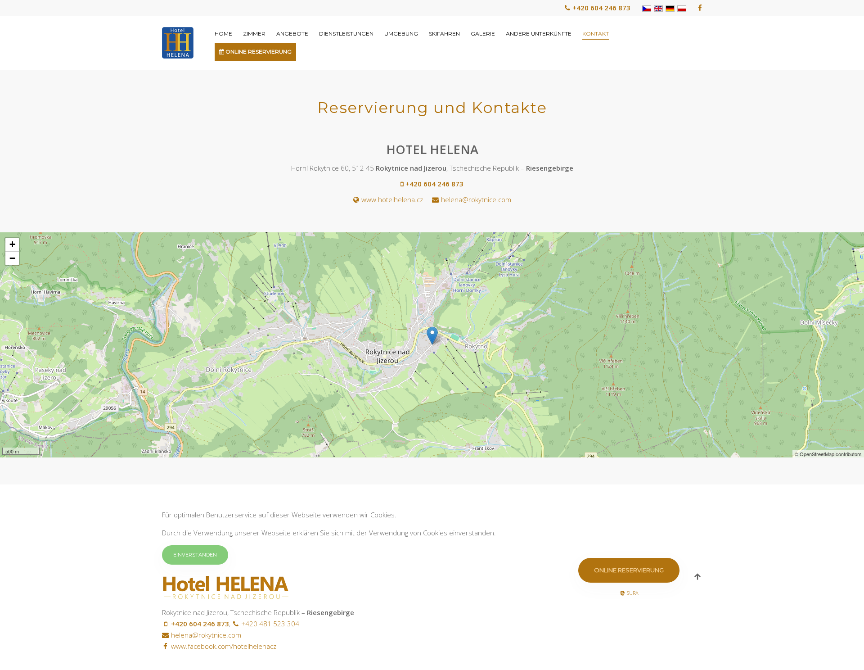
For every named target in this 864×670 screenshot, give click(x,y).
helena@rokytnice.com (476, 199)
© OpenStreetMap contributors (828, 453)
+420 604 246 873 (601, 7)
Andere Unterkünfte (539, 33)
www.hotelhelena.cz (392, 199)
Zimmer (254, 33)
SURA (633, 592)
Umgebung (401, 33)
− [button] (12, 258)
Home (223, 33)
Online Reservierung (258, 51)
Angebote (292, 33)
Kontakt (595, 33)
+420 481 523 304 (270, 623)
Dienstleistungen (346, 33)
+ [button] (12, 244)
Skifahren (444, 33)
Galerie (483, 33)
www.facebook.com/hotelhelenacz (223, 646)
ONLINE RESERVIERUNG (629, 570)
